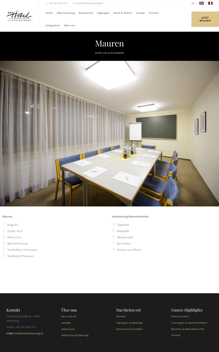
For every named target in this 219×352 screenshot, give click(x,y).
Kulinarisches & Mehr (129, 329)
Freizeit (153, 12)
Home (49, 12)
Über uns (70, 25)
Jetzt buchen (205, 19)
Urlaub (140, 12)
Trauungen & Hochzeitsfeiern (189, 322)
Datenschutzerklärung (75, 335)
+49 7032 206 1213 (58, 3)
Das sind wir (69, 316)
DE (193, 3)
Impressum (68, 329)
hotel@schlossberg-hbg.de (89, 3)
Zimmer (121, 316)
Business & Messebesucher (188, 329)
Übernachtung (66, 12)
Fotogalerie (53, 25)
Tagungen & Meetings (129, 322)
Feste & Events (123, 12)
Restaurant (86, 12)
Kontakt (66, 322)
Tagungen (103, 12)
